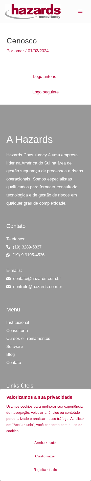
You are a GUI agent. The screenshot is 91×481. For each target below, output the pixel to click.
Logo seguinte (45, 92)
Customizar (45, 456)
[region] (45, 435)
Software (14, 346)
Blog (10, 354)
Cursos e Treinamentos (28, 338)
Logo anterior (45, 76)
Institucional (17, 322)
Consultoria (17, 330)
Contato (13, 362)
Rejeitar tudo (45, 470)
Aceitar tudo (45, 443)
